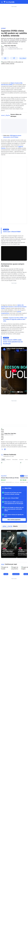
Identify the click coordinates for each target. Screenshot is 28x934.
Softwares (8, 459)
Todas (3, 459)
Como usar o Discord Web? (12, 231)
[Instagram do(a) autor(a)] (5, 449)
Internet (3, 28)
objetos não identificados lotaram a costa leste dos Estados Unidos (14, 306)
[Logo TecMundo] (9, 2)
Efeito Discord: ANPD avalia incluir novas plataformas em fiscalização (13, 342)
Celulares (21, 459)
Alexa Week (14, 459)
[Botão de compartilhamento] (5, 58)
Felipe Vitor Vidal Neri (10, 45)
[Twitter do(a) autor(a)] (2, 449)
